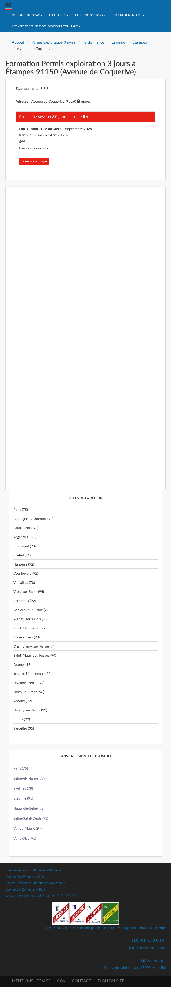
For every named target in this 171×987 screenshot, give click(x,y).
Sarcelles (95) (23, 728)
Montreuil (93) (24, 546)
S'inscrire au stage (34, 161)
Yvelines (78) (23, 788)
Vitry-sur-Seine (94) (28, 592)
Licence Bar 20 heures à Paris (25, 889)
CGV (61, 981)
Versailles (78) (24, 582)
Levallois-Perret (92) (28, 683)
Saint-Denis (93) (25, 528)
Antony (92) (22, 701)
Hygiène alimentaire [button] (127, 15)
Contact (81, 981)
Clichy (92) (21, 719)
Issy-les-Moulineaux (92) (32, 674)
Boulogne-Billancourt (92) (33, 519)
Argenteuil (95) (24, 537)
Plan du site (111, 981)
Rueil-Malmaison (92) (29, 628)
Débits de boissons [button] (89, 15)
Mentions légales (31, 981)
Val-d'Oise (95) (24, 838)
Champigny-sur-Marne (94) (34, 646)
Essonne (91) (23, 798)
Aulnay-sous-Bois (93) (30, 619)
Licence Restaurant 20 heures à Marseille (33, 870)
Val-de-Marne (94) (27, 828)
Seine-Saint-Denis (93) (30, 818)
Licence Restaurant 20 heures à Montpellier (35, 883)
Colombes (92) (24, 601)
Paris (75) (20, 510)
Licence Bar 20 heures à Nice (25, 877)
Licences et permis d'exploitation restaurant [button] (45, 26)
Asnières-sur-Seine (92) (31, 610)
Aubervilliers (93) (26, 637)
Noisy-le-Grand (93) (28, 692)
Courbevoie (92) (25, 573)
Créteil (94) (22, 555)
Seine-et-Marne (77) (29, 778)
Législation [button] (57, 15)
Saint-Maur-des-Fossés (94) (34, 655)
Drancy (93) (22, 664)
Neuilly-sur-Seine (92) (30, 710)
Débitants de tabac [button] (26, 15)
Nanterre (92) (23, 564)
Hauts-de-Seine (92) (28, 808)
